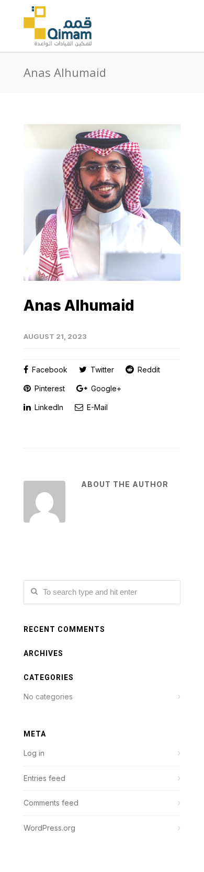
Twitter (101, 369)
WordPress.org (49, 827)
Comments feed (51, 802)
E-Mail (96, 407)
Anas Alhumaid (79, 305)
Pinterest (48, 388)
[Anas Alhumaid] (102, 202)
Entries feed (44, 778)
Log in (34, 753)
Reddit (147, 369)
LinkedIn (47, 407)
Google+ (105, 388)
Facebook (48, 369)
